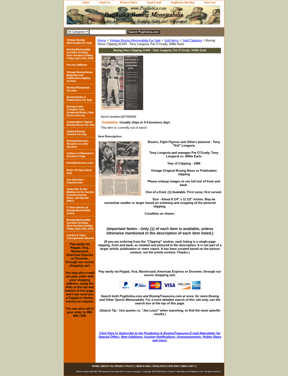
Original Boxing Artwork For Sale (77, 133)
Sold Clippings (192, 40)
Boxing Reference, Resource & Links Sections (78, 143)
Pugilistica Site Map (182, 2)
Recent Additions (77, 64)
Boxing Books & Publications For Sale (79, 99)
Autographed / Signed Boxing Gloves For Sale (81, 123)
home (86, 2)
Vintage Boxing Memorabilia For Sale (135, 40)
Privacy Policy (128, 2)
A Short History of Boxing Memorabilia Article (78, 210)
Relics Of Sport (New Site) (79, 172)
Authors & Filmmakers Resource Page (80, 155)
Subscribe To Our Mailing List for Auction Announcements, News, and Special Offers (80, 195)
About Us (104, 2)
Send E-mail (154, 2)
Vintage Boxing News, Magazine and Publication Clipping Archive (80, 77)
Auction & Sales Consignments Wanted (80, 237)
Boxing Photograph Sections (78, 89)
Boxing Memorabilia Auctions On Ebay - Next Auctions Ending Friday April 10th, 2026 (80, 54)
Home (102, 40)
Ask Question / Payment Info (75, 181)
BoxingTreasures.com (80, 162)
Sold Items (171, 40)
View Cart (210, 2)
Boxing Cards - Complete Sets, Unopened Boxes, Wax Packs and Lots (80, 111)
